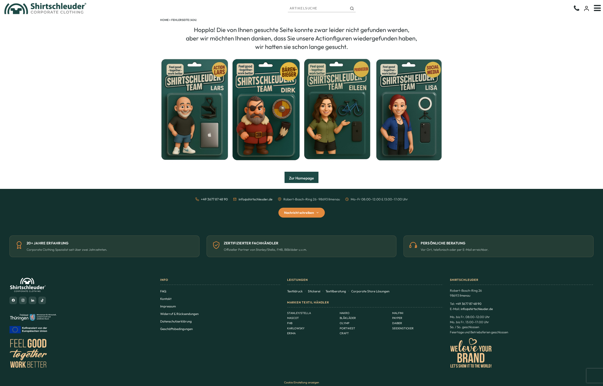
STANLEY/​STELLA (299, 313)
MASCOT (293, 318)
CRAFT (344, 333)
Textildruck (295, 291)
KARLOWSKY (296, 328)
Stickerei (314, 291)
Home (164, 20)
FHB (289, 323)
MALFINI (397, 313)
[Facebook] (13, 300)
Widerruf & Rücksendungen (179, 314)
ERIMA (291, 333)
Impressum (168, 306)
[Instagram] (23, 300)
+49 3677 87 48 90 (214, 199)
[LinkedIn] (32, 300)
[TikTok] (42, 300)
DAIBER (397, 323)
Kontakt (165, 299)
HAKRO (345, 313)
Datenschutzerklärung (176, 321)
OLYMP (344, 323)
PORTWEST (347, 328)
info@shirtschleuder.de (256, 199)
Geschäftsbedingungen (176, 329)
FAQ (163, 291)
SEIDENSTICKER (403, 328)
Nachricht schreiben (299, 213)
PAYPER (397, 318)
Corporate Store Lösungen (370, 291)
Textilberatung (336, 291)
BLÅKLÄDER (348, 318)
